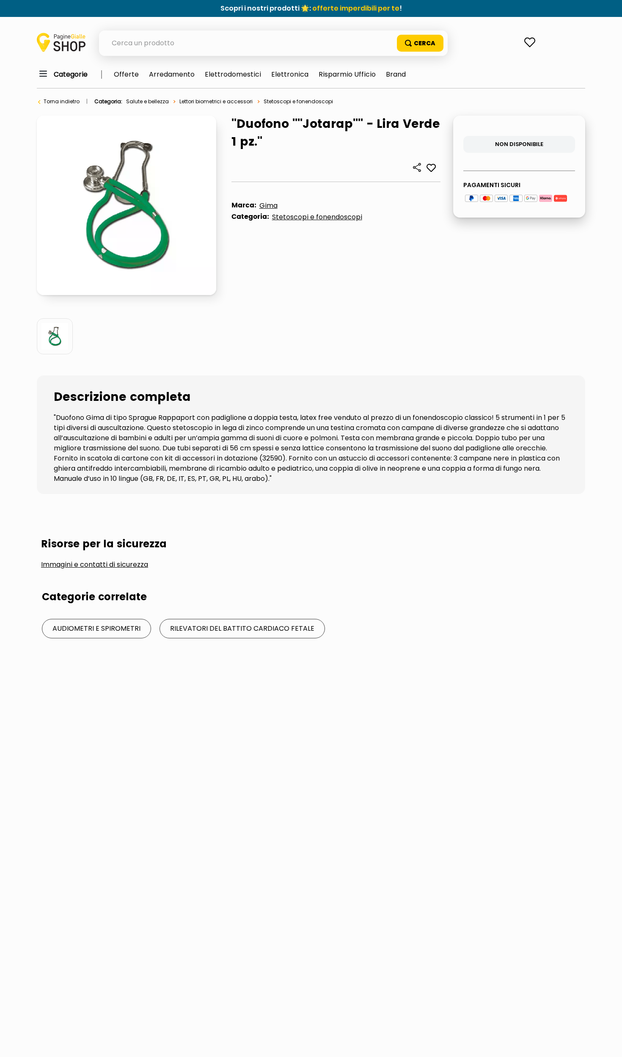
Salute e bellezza (147, 101)
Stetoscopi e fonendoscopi (298, 101)
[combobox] (273, 43)
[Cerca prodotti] (420, 43)
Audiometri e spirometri (96, 628)
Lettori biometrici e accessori (216, 101)
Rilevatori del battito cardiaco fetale (242, 628)
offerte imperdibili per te (355, 8)
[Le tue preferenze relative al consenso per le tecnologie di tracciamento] (607, 1042)
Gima (268, 205)
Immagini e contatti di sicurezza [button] (94, 565)
